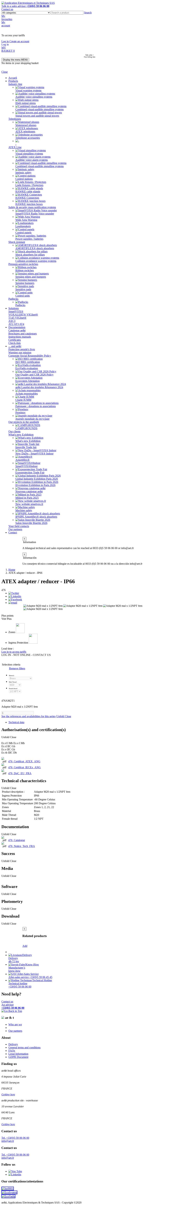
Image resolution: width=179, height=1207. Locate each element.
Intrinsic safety (23, 172)
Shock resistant (16, 241)
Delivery (13, 1044)
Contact (12, 532)
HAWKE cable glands (27, 191)
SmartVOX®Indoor (26, 466)
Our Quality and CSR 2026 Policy (34, 374)
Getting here (8, 1094)
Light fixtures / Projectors (29, 185)
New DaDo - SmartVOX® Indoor (34, 453)
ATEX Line (15, 147)
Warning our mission (19, 352)
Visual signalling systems (29, 153)
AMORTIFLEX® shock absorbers (34, 248)
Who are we (15, 1024)
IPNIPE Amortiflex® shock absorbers (36, 516)
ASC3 (11, 320)
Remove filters (17, 668)
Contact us (7, 9)
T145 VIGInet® (17, 317)
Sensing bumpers (24, 283)
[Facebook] (15, 599)
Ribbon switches (24, 270)
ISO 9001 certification (27, 361)
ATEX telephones (25, 131)
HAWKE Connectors (27, 197)
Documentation (16, 327)
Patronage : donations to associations (35, 406)
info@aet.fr (7, 1140)
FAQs (11, 1050)
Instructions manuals (19, 336)
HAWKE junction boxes (29, 204)
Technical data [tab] (16, 722)
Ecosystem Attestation (27, 380)
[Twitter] (13, 593)
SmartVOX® (15, 311)
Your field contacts (18, 526)
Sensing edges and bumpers (30, 276)
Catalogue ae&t (17, 330)
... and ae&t (14, 346)
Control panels (23, 232)
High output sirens (25, 103)
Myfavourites (6, 18)
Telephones (14, 118)
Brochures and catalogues (22, 333)
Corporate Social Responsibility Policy (29, 355)
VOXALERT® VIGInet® (23, 314)
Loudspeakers (23, 226)
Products (13, 80)
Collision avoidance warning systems (35, 260)
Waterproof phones (25, 125)
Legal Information (18, 1053)
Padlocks (13, 298)
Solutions (13, 308)
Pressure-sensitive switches (23, 264)
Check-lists (14, 343)
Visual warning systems (28, 90)
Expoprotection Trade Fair (29, 472)
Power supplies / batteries (29, 238)
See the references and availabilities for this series (28, 716)
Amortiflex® (22, 459)
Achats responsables (26, 393)
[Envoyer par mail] (12, 602)
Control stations (24, 178)
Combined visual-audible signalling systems (39, 109)
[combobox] (67, 13)
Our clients (14, 431)
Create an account (19, 41)
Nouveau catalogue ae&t (29, 491)
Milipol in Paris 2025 (27, 497)
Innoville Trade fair (26, 447)
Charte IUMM (23, 399)
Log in (5, 41)
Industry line (15, 84)
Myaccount (5, 24)
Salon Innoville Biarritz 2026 (31, 522)
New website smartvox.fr (29, 504)
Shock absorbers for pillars (30, 254)
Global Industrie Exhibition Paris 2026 (36, 478)
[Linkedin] (14, 596)
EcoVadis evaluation (26, 368)
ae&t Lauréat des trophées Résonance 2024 (39, 387)
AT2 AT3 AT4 (16, 324)
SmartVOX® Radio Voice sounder (34, 213)
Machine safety (23, 510)
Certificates (14, 339)
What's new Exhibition (21, 434)
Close (4, 71)
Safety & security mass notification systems (32, 207)
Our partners (15, 529)
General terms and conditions (24, 1047)
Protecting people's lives (21, 349)
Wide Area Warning (26, 219)
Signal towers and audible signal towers (37, 115)
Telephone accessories (27, 137)
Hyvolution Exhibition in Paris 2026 (35, 485)
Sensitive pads (23, 289)
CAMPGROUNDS (26, 428)
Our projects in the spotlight (23, 421)
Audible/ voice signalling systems (33, 96)
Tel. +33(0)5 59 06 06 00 (15, 1137)
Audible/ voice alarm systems (31, 159)
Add (24, 945)
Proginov (20, 412)
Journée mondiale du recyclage (32, 418)
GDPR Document (18, 1056)
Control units (22, 295)
